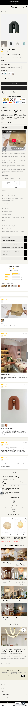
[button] (4, 51)
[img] (4, 299)
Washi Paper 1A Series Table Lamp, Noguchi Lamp (20, 538)
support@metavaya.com (14, 1)
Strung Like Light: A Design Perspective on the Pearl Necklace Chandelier (13, 650)
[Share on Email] (10, 122)
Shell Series (7, 601)
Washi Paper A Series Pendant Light (5, 538)
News (2, 647)
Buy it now (14, 88)
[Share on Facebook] (5, 122)
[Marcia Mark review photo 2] (2, 320)
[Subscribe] (23, 676)
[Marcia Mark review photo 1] (14, 311)
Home (2, 11)
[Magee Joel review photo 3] (6, 425)
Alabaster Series (7, 582)
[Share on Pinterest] (8, 122)
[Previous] (3, 27)
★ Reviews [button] (26, 355)
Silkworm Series (20, 618)
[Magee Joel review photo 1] (14, 406)
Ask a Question (4, 107)
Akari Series (7, 563)
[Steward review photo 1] (14, 355)
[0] (25, 7)
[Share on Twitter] (6, 122)
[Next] (25, 27)
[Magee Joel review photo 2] (2, 425)
